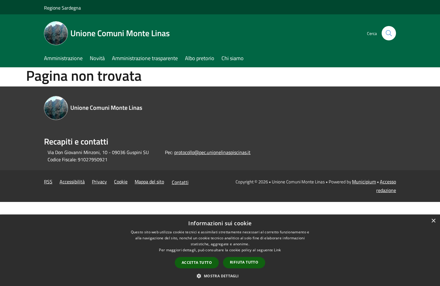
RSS (48, 181)
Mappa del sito (149, 181)
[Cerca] (389, 33)
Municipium (364, 181)
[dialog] (220, 250)
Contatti (180, 182)
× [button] (433, 221)
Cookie (121, 181)
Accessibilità (72, 181)
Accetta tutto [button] (197, 262)
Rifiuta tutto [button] (244, 262)
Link (277, 249)
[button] (220, 276)
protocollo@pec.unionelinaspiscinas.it (212, 152)
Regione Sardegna (62, 7)
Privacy (99, 181)
